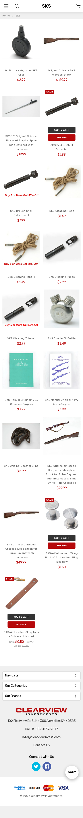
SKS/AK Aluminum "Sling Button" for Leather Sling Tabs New (61, 557)
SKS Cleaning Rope (61, 210)
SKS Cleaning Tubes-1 (21, 338)
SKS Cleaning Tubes (62, 276)
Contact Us (41, 745)
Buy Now (62, 137)
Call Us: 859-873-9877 (41, 729)
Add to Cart (61, 130)
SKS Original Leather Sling (21, 465)
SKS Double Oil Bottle (61, 338)
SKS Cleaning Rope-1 (21, 276)
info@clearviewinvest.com (41, 737)
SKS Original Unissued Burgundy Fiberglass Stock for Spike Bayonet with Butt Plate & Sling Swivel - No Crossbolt (62, 474)
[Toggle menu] (6, 6)
